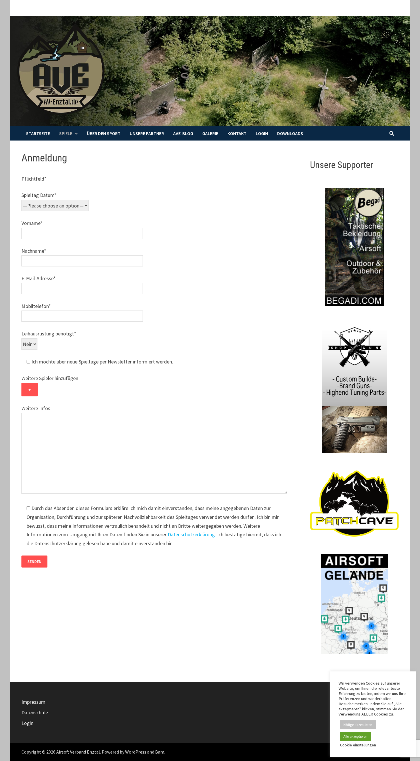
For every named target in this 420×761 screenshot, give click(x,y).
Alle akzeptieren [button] (355, 736)
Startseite (38, 133)
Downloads (290, 133)
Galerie (210, 133)
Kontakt (237, 133)
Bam (159, 752)
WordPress (135, 752)
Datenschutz (34, 712)
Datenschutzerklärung (191, 534)
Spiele (65, 133)
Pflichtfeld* (34, 178)
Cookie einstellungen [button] (358, 745)
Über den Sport (104, 133)
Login (262, 133)
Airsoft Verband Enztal (78, 752)
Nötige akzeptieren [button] (357, 724)
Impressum (33, 702)
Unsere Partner (147, 133)
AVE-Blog (183, 133)
